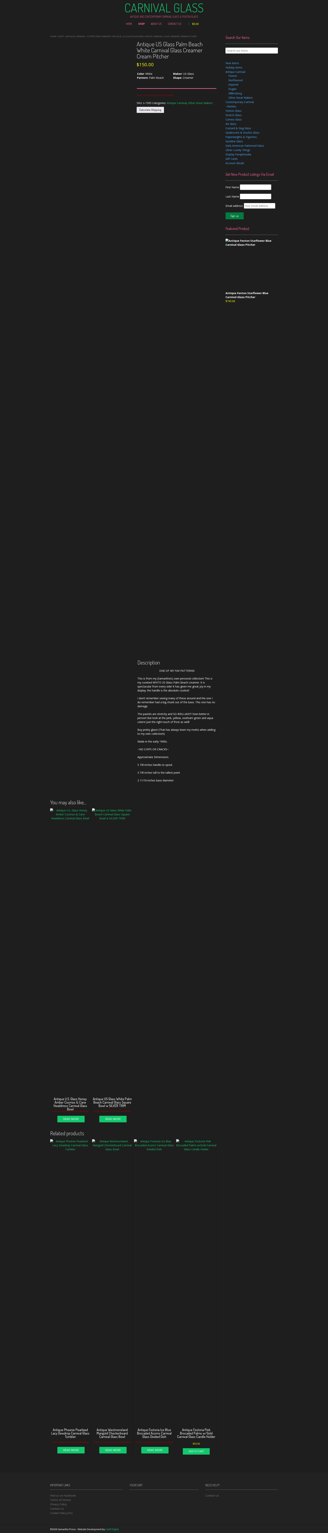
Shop (141, 23)
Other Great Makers (98, 36)
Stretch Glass (234, 115)
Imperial (233, 84)
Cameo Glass (234, 119)
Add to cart (196, 1451)
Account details (235, 163)
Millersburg (235, 93)
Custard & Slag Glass (238, 128)
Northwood (235, 80)
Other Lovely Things (238, 150)
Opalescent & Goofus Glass (242, 132)
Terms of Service (60, 1500)
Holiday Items (234, 67)
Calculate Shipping (150, 109)
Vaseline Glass (234, 141)
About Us (156, 23)
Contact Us (174, 23)
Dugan (232, 89)
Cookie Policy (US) (61, 1513)
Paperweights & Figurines (241, 137)
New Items (232, 63)
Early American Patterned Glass (245, 145)
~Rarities (231, 106)
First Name (232, 187)
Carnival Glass (164, 8)
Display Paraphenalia (238, 154)
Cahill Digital (112, 1529)
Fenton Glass (234, 111)
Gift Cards (232, 159)
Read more (71, 1119)
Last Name (232, 196)
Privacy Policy (58, 1504)
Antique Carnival (75, 36)
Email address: (235, 206)
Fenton (232, 76)
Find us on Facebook (63, 1495)
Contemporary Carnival (240, 102)
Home (129, 23)
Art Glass (231, 124)
